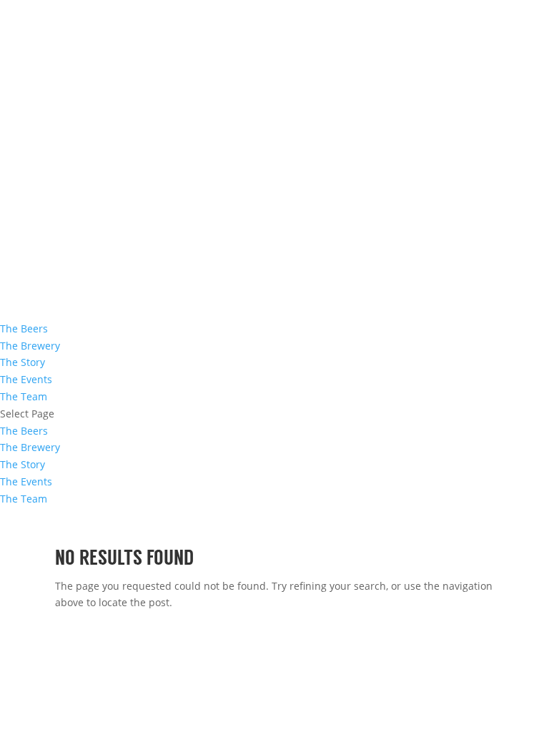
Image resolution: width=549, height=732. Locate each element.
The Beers (24, 328)
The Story (22, 362)
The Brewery (30, 345)
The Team (23, 396)
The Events (26, 379)
